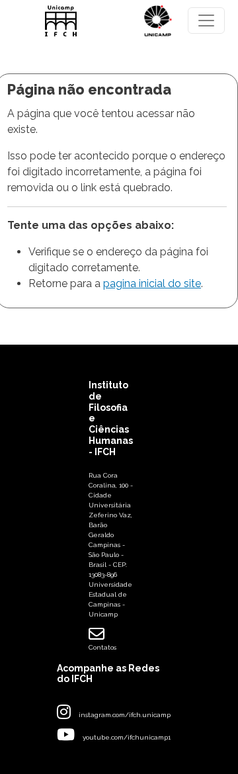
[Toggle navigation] (206, 20)
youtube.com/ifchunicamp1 (127, 737)
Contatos (102, 647)
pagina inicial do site (152, 283)
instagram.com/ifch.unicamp (125, 714)
